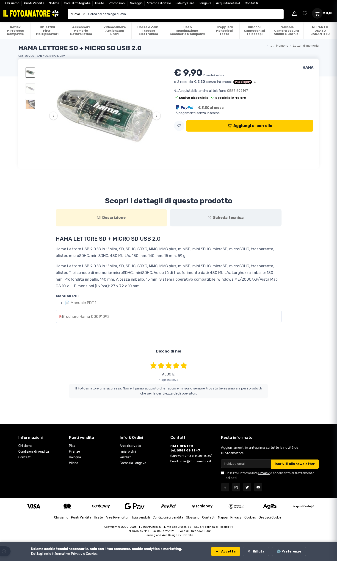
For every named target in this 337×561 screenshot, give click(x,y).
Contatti (251, 3)
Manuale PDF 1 (80, 302)
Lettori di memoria (306, 45)
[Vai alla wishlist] (305, 13)
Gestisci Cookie (270, 517)
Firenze (74, 452)
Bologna (75, 457)
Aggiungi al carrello (252, 125)
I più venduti (141, 517)
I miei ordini (128, 452)
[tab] (111, 217)
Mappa (223, 517)
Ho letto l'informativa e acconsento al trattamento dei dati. (270, 475)
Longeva (205, 3)
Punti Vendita (34, 3)
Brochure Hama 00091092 (86, 316)
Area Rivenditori (117, 517)
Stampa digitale (159, 3)
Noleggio (136, 3)
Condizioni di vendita (33, 452)
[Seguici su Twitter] (247, 487)
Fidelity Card (185, 3)
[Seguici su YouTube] (258, 487)
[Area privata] (294, 13)
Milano (73, 463)
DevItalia (187, 535)
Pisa (72, 446)
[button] (179, 126)
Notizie (54, 3)
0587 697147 (237, 91)
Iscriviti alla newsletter (295, 464)
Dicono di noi (168, 351)
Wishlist (125, 457)
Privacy (264, 473)
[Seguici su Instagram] (236, 487)
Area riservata (130, 446)
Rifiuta (258, 551)
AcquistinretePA (228, 3)
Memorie (282, 45)
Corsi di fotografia (77, 3)
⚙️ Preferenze (289, 551)
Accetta (228, 551)
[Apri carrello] (317, 13)
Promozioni (117, 3)
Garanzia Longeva (133, 463)
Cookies (250, 517)
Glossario (192, 517)
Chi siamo (12, 3)
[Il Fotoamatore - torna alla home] (30, 13)
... (271, 45)
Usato (99, 3)
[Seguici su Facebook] (225, 487)
